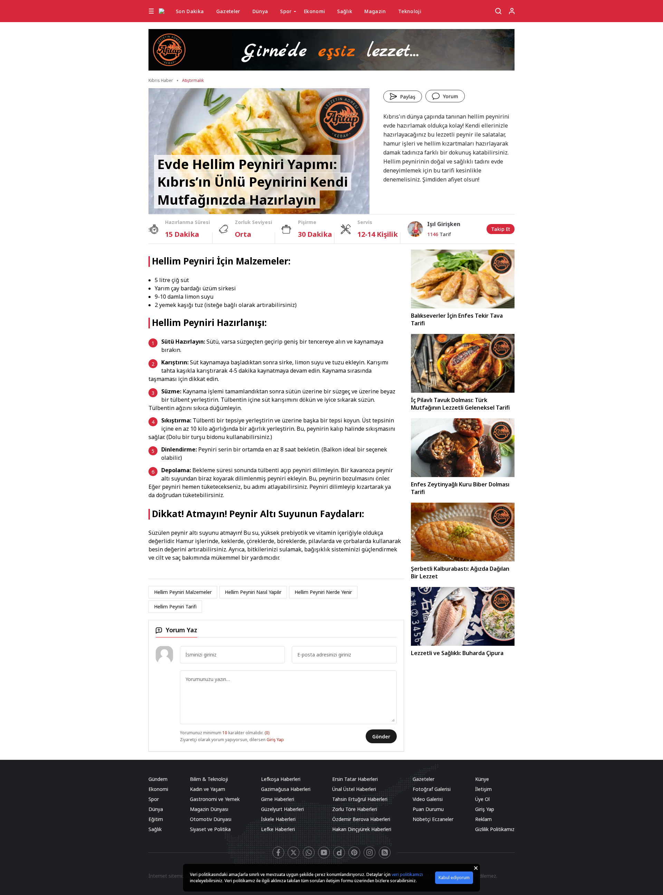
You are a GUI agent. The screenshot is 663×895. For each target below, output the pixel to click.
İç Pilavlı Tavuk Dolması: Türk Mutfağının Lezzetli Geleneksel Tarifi (460, 403)
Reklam (483, 819)
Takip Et (500, 229)
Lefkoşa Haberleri (280, 779)
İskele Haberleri (278, 819)
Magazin (375, 11)
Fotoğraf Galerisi (432, 789)
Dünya (260, 11)
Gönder (381, 736)
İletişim (483, 789)
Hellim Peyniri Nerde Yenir (323, 592)
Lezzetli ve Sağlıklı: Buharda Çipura (457, 653)
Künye (482, 779)
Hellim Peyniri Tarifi (175, 606)
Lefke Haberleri (278, 829)
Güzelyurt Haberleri (282, 809)
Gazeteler (228, 11)
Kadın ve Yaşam (207, 789)
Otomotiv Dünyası (210, 819)
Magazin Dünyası (209, 809)
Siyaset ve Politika (210, 829)
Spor (285, 11)
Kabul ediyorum (454, 877)
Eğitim (155, 819)
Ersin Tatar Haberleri (355, 779)
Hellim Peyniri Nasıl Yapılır (253, 592)
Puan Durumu (428, 809)
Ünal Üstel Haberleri (354, 789)
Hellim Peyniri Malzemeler (183, 592)
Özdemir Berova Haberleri (361, 819)
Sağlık (344, 11)
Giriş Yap (275, 740)
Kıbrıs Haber (160, 80)
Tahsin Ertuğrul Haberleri (359, 799)
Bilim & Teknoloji (209, 779)
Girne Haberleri (277, 799)
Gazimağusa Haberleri (285, 789)
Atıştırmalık (193, 80)
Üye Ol (482, 799)
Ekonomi (314, 11)
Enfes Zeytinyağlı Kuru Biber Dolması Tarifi (460, 488)
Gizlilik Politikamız (495, 829)
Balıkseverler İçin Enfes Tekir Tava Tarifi (457, 319)
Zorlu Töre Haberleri (354, 809)
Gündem (157, 779)
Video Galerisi (428, 799)
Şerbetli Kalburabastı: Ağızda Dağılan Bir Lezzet (460, 572)
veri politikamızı (407, 874)
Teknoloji (409, 11)
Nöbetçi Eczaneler (433, 819)
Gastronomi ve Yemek (215, 799)
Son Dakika (190, 11)
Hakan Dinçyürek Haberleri (361, 829)
